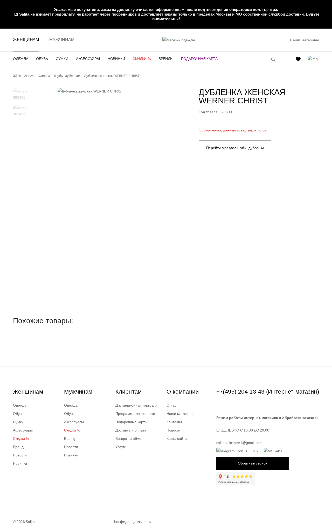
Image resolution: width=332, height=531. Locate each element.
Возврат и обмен (129, 438)
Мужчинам (61, 39)
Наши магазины (304, 40)
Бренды (165, 59)
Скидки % (141, 59)
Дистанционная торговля (136, 405)
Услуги (120, 447)
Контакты (174, 422)
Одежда (20, 59)
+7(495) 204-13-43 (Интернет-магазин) (267, 391)
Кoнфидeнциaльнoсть (132, 522)
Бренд (18, 447)
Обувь (42, 59)
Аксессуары (88, 59)
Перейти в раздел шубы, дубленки (235, 148)
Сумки (62, 59)
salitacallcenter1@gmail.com (239, 443)
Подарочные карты (131, 422)
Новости (20, 455)
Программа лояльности (135, 413)
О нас (171, 405)
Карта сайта (177, 438)
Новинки (116, 59)
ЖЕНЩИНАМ (26, 39)
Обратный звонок (252, 463)
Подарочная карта (199, 59)
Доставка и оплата (130, 430)
